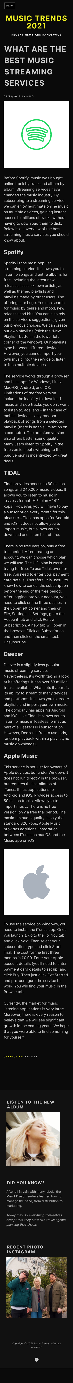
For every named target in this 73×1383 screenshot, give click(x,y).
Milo (30, 96)
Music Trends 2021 (36, 22)
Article (31, 1056)
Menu (9, 6)
